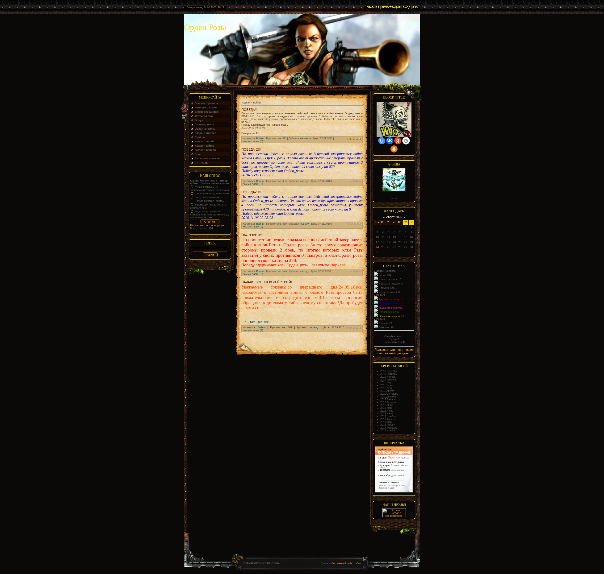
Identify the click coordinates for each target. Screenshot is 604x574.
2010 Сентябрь (389, 371)
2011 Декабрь (388, 396)
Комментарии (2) (253, 330)
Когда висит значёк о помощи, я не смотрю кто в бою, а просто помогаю (209, 214)
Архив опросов (215, 225)
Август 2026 (394, 217)
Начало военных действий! (266, 282)
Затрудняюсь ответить (208, 197)
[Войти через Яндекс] (397, 140)
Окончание (251, 235)
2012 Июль (386, 413)
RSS (415, 7)
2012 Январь (388, 399)
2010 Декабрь (388, 379)
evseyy (304, 181)
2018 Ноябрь (388, 430)
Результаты (197, 225)
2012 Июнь (386, 410)
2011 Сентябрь (389, 393)
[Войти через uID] (381, 140)
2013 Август (387, 424)
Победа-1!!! (251, 192)
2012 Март (386, 405)
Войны (260, 138)
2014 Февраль (388, 427)
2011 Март (386, 382)
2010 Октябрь (388, 373)
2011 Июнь (386, 385)
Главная (373, 7)
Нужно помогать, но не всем (212, 193)
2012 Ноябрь (388, 416)
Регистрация (391, 7)
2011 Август (387, 390)
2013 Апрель (387, 419)
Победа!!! (249, 109)
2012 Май (386, 407)
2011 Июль (386, 388)
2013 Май (386, 422)
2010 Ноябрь (388, 376)
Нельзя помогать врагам (209, 200)
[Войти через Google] (406, 141)
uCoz (358, 563)
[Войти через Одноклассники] (394, 149)
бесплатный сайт (341, 563)
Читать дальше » (258, 322)
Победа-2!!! (251, 149)
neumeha (305, 138)
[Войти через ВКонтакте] (389, 140)
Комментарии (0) (253, 141)
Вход (406, 7)
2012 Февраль (388, 402)
